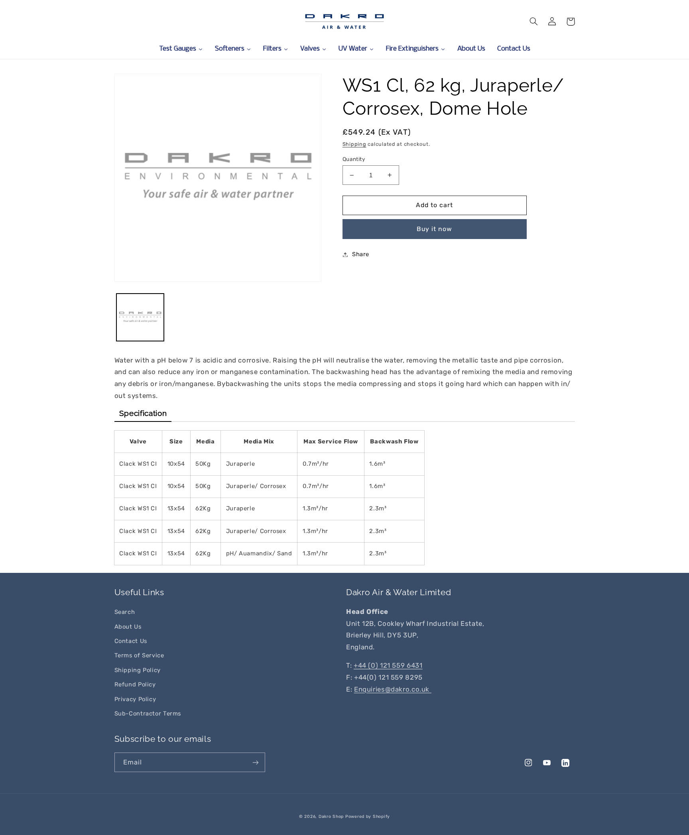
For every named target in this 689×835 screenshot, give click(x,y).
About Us (128, 626)
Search (124, 611)
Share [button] (360, 254)
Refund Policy (135, 684)
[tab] (143, 413)
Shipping (354, 144)
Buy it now (435, 229)
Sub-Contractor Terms (147, 713)
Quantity (354, 159)
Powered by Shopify (367, 816)
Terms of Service (139, 655)
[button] (534, 21)
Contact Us (130, 641)
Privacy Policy (135, 699)
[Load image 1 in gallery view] (140, 317)
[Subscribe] (255, 762)
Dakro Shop (331, 816)
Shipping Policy (137, 670)
